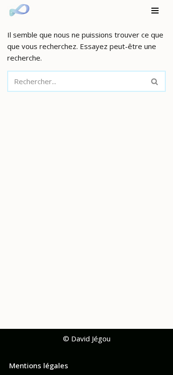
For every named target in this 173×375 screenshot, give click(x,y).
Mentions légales (38, 365)
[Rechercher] (155, 81)
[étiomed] (21, 10)
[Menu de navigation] (155, 10)
